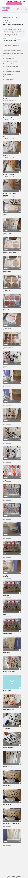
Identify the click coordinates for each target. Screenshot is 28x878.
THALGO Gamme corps (8, 76)
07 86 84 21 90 (14, 17)
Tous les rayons (7, 45)
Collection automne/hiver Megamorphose (13, 53)
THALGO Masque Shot (8, 58)
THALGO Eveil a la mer (8, 56)
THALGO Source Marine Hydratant (11, 71)
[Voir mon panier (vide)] (22, 9)
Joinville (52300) (6, 22)
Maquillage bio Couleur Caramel (11, 48)
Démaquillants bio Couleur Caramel (12, 50)
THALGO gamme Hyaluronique (10, 63)
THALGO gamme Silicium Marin (10, 66)
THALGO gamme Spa (8, 79)
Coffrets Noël (16, 45)
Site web (7, 17)
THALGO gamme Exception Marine (11, 69)
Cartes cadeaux (20, 56)
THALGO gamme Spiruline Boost (11, 61)
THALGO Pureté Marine (8, 74)
